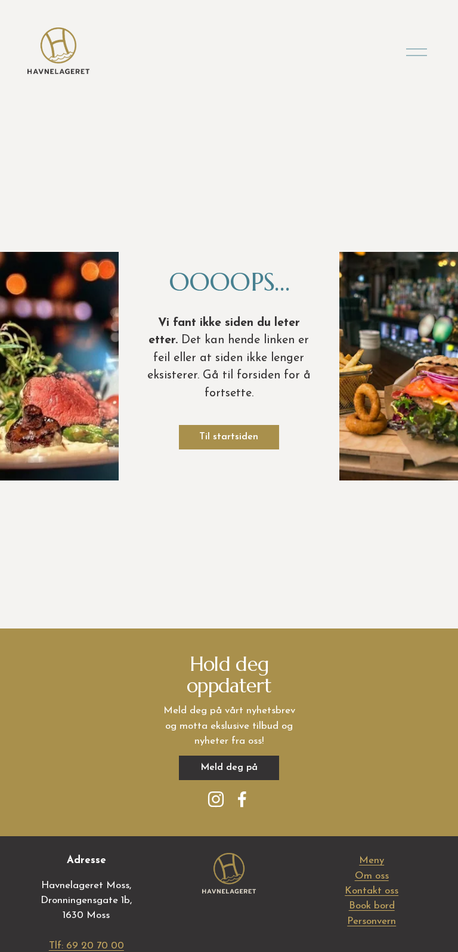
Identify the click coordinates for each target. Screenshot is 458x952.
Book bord (372, 906)
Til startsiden (228, 437)
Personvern (371, 921)
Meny (371, 860)
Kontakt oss (371, 891)
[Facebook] (242, 799)
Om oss (372, 876)
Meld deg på (229, 767)
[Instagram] (216, 799)
